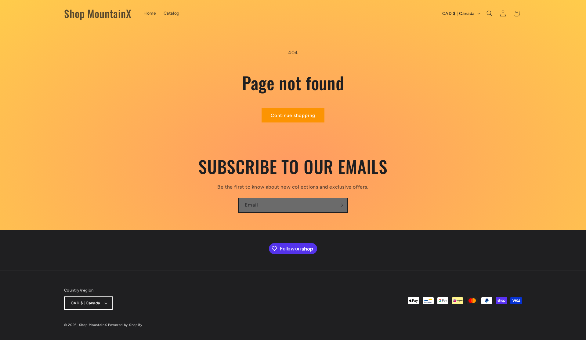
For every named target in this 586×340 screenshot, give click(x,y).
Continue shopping (293, 115)
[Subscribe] (340, 205)
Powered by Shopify (125, 325)
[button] (489, 13)
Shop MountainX (93, 325)
